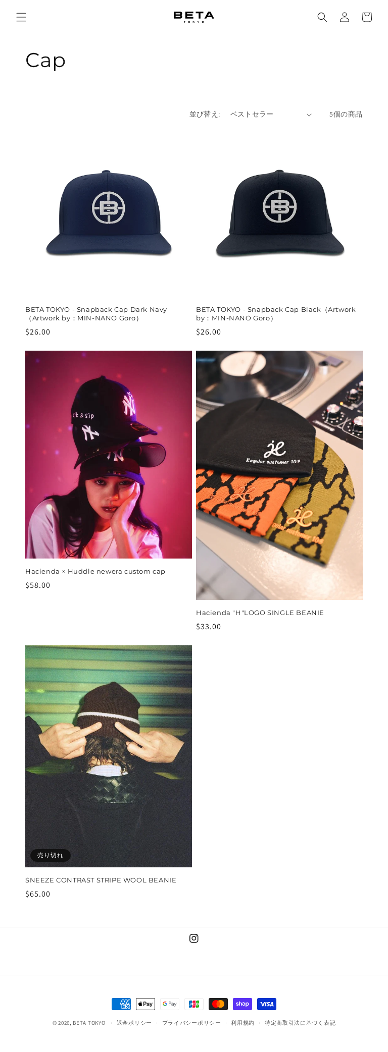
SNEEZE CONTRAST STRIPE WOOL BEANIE (100, 880)
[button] (21, 17)
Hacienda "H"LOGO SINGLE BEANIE (260, 612)
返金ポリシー (134, 1022)
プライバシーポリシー (191, 1022)
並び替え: (204, 114)
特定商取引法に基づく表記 (300, 1022)
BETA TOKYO (89, 1022)
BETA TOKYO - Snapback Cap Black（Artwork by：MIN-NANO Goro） (276, 313)
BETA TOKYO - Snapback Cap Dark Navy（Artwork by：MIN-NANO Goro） (96, 313)
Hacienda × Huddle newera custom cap (95, 571)
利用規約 (243, 1022)
